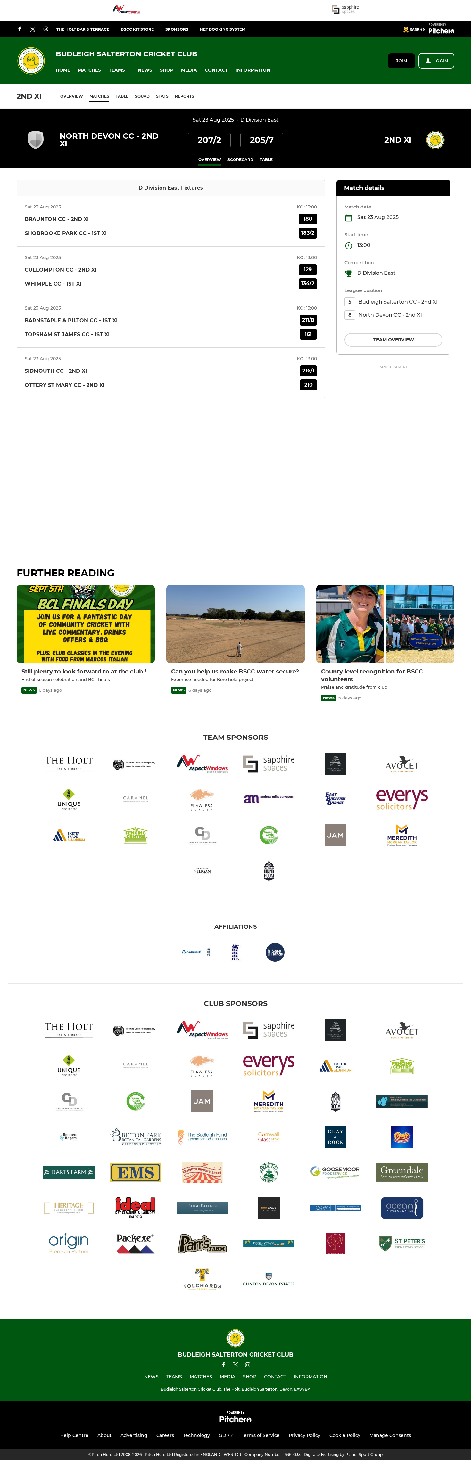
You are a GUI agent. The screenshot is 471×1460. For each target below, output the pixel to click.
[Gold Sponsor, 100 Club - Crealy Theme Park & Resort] (402, 1138)
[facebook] (19, 29)
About (104, 1435)
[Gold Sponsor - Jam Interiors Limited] (335, 836)
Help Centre (74, 1435)
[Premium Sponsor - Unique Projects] (69, 801)
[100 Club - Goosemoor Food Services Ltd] (335, 1174)
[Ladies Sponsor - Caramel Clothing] (135, 801)
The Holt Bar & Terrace (82, 29)
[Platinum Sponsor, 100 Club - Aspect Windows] (126, 11)
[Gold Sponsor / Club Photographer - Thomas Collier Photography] (135, 765)
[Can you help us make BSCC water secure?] (235, 624)
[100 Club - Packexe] (135, 1245)
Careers (165, 1435)
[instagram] (46, 29)
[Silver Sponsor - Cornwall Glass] (268, 1138)
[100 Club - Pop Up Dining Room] (268, 872)
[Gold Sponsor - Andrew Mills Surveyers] (268, 801)
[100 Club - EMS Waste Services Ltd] (135, 1174)
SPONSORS (176, 29)
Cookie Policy (344, 1435)
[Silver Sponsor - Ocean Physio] (402, 1209)
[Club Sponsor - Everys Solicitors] (402, 801)
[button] (63, 70)
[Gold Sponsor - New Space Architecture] (268, 1209)
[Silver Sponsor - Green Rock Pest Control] (268, 1174)
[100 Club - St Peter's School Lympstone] (402, 1245)
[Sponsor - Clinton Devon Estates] (268, 1280)
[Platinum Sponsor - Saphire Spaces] (345, 11)
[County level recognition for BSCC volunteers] (385, 624)
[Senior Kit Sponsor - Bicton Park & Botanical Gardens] (135, 1138)
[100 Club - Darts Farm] (69, 1174)
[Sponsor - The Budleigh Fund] (202, 1138)
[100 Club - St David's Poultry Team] (335, 1245)
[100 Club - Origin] (69, 1245)
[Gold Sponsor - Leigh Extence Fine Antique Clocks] (202, 1209)
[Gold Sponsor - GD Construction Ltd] (202, 836)
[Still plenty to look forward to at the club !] (86, 624)
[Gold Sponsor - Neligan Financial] (202, 872)
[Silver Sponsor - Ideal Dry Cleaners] (135, 1209)
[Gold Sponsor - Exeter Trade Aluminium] (69, 836)
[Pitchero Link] (441, 32)
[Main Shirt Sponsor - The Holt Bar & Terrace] (69, 765)
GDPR (226, 1435)
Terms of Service (261, 1435)
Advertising (133, 1435)
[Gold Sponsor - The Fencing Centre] (135, 836)
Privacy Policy (304, 1435)
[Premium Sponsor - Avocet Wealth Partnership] (402, 765)
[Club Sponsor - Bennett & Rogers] (69, 1138)
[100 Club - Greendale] (402, 1174)
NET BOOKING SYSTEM (222, 29)
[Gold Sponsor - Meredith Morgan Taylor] (402, 836)
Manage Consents (390, 1435)
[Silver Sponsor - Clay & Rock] (335, 1138)
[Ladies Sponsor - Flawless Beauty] (202, 801)
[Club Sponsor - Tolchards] (202, 1280)
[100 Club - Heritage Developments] (69, 1209)
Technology (196, 1435)
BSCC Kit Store (137, 29)
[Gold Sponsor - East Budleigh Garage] (335, 801)
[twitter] (32, 29)
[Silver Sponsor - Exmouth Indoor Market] (202, 1174)
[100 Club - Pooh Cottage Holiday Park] (268, 1245)
